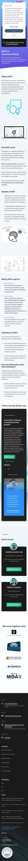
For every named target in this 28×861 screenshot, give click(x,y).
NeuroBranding (9, 283)
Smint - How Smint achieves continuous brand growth (12, 811)
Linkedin (7, 737)
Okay (14, 30)
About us (3, 833)
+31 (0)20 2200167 (11, 703)
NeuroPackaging (9, 317)
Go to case (9, 457)
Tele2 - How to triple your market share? (12, 822)
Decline (14, 34)
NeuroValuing (8, 296)
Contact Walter (14, 605)
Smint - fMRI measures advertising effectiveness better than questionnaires (12, 817)
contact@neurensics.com (12, 716)
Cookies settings (14, 26)
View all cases (9, 461)
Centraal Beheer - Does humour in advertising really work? (10, 827)
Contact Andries (14, 569)
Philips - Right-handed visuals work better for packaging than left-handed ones (13, 799)
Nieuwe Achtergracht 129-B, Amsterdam (14, 725)
